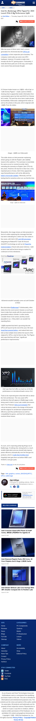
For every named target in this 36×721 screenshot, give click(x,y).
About (3, 648)
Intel (7, 473)
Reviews (4, 628)
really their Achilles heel (21, 455)
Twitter (7, 671)
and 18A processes (24, 239)
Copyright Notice (30, 717)
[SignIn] (3, 2)
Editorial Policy (21, 653)
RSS (6, 679)
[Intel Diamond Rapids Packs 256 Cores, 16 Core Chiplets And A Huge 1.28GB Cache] (18, 547)
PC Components (22, 626)
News (11, 7)
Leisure (19, 636)
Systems (19, 628)
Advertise (4, 651)
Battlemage (15, 307)
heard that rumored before (9, 330)
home (3, 7)
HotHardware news (27, 495)
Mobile (19, 631)
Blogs (3, 634)
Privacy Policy (6, 659)
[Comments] (17, 21)
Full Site (4, 636)
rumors (17, 473)
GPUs (3, 476)
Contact (3, 656)
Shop (18, 651)
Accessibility (21, 648)
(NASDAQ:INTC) (26, 473)
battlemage (9, 476)
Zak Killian (14, 480)
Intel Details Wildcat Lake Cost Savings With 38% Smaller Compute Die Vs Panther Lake (17, 589)
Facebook (8, 673)
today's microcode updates (9, 175)
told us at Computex (21, 405)
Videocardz (10, 464)
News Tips (4, 653)
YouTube (7, 676)
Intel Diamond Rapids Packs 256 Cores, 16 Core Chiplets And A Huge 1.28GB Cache (16, 560)
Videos (19, 639)
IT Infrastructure (22, 634)
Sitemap (4, 639)
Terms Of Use (18, 720)
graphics (12, 473)
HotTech (4, 662)
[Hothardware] (18, 2)
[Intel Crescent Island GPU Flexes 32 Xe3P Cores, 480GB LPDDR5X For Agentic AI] (18, 518)
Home (3, 626)
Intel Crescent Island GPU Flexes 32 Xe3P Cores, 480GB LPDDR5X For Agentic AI (16, 532)
